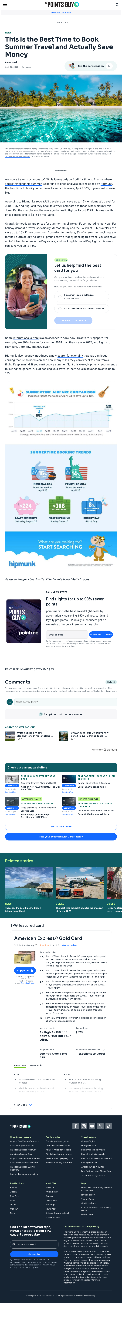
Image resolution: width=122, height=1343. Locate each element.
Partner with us (53, 1217)
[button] (53, 1028)
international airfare (26, 338)
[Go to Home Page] (61, 4)
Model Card (87, 1214)
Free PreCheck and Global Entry (96, 1171)
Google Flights (88, 1141)
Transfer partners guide (57, 1141)
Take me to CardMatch (73, 320)
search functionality (70, 355)
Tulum (13, 1204)
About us (50, 1187)
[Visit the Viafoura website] (110, 749)
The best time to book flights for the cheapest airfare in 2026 (79, 909)
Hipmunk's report (33, 201)
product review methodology (17, 156)
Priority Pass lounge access (59, 1154)
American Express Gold (21, 1154)
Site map (50, 1204)
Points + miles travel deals (58, 1149)
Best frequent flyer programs (59, 1158)
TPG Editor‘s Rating (24, 945)
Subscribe (34, 1254)
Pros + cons (20, 1065)
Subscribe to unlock (101, 634)
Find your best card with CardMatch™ (61, 836)
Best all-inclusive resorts (93, 1154)
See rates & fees (10, 792)
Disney (13, 1213)
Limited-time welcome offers (24, 1174)
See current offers (61, 826)
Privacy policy (88, 1194)
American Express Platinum (23, 1149)
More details (36, 1065)
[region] (61, 724)
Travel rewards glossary (93, 1175)
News (8, 32)
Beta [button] (109, 682)
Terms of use (87, 1199)
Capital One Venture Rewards (24, 1141)
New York (14, 1196)
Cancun (14, 1208)
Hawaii (13, 1187)
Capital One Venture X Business (25, 1158)
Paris (12, 1200)
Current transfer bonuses (58, 1145)
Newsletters (51, 1208)
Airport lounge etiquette (92, 1166)
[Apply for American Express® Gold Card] (25, 957)
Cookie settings (88, 1203)
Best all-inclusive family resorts (96, 1158)
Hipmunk (106, 183)
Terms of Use (56, 643)
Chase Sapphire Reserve (22, 1145)
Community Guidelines (49, 688)
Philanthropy (52, 1191)
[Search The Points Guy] (117, 4)
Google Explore (88, 1145)
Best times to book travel (93, 1149)
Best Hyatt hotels (89, 1162)
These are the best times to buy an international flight (23, 909)
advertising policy (99, 154)
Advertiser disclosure (61, 12)
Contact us (51, 1200)
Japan (13, 1191)
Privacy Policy (105, 643)
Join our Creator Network (57, 1213)
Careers (49, 1196)
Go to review (69, 945)
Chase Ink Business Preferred (24, 1162)
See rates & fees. (27, 983)
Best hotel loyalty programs (59, 1162)
